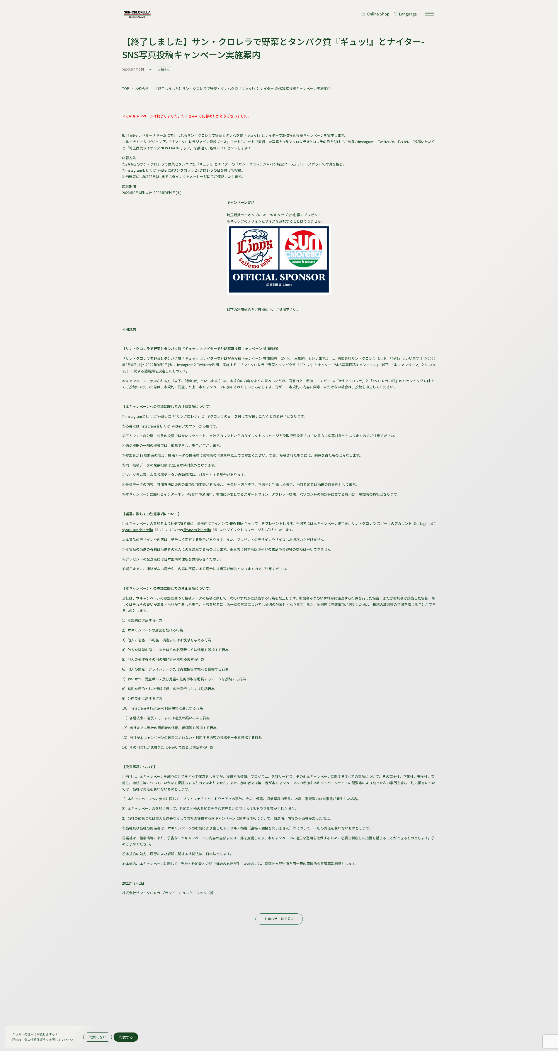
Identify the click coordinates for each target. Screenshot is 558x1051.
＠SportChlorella (197, 529)
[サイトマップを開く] (429, 13)
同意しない (97, 1037)
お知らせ (164, 69)
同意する (126, 1037)
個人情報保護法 (35, 1039)
